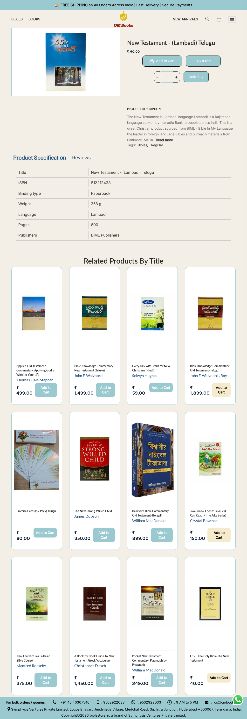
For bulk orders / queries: (26, 702)
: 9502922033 (113, 702)
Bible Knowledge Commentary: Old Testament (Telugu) (210, 368)
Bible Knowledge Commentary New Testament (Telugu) (93, 368)
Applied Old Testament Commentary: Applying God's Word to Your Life (35, 370)
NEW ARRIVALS (185, 19)
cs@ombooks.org (228, 702)
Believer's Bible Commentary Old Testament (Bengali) (150, 513)
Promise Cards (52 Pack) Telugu (36, 511)
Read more (164, 140)
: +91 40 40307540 (74, 702)
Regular (157, 145)
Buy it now (203, 61)
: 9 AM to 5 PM (186, 702)
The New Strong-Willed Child (93, 511)
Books (34, 19)
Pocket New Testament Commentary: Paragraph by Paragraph (149, 660)
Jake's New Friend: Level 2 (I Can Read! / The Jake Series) (208, 513)
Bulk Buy (196, 77)
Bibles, (143, 145)
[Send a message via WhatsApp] (238, 699)
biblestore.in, (100, 715)
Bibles (17, 19)
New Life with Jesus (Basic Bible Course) (33, 658)
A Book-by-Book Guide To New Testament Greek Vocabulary (94, 658)
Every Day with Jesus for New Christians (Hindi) (151, 368)
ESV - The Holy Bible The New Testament (209, 658)
